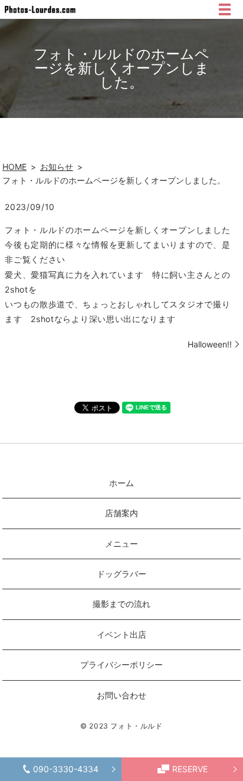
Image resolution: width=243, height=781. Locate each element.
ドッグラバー (121, 574)
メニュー (121, 544)
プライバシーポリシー (121, 664)
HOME (14, 167)
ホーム (121, 483)
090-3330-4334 (65, 769)
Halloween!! (210, 344)
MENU (225, 9)
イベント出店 (121, 634)
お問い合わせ (121, 695)
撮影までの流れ (121, 604)
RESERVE (190, 769)
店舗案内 (121, 513)
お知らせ (56, 167)
